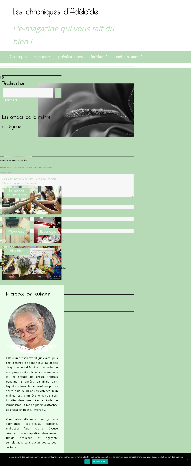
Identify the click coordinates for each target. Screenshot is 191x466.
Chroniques (18, 56)
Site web (3, 227)
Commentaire (6, 172)
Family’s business (126, 56)
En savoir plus (100, 461)
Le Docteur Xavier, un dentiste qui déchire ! (31, 160)
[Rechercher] (58, 93)
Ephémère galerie (70, 56)
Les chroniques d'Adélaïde (55, 9)
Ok (87, 461)
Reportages (41, 56)
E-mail (3, 214)
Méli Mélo (96, 56)
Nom (2, 202)
